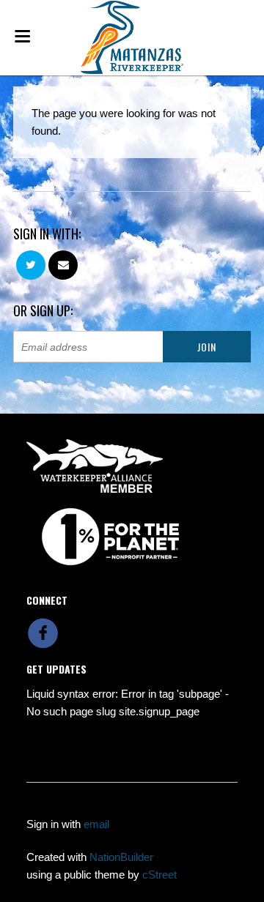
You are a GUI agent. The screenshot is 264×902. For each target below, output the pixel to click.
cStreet (159, 874)
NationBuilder (121, 857)
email (96, 824)
